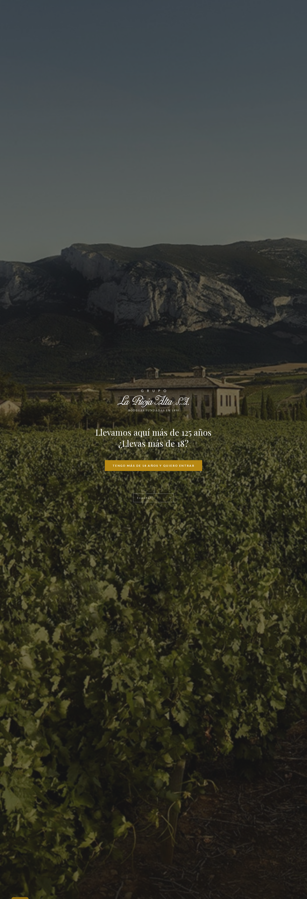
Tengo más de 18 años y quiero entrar (153, 465)
